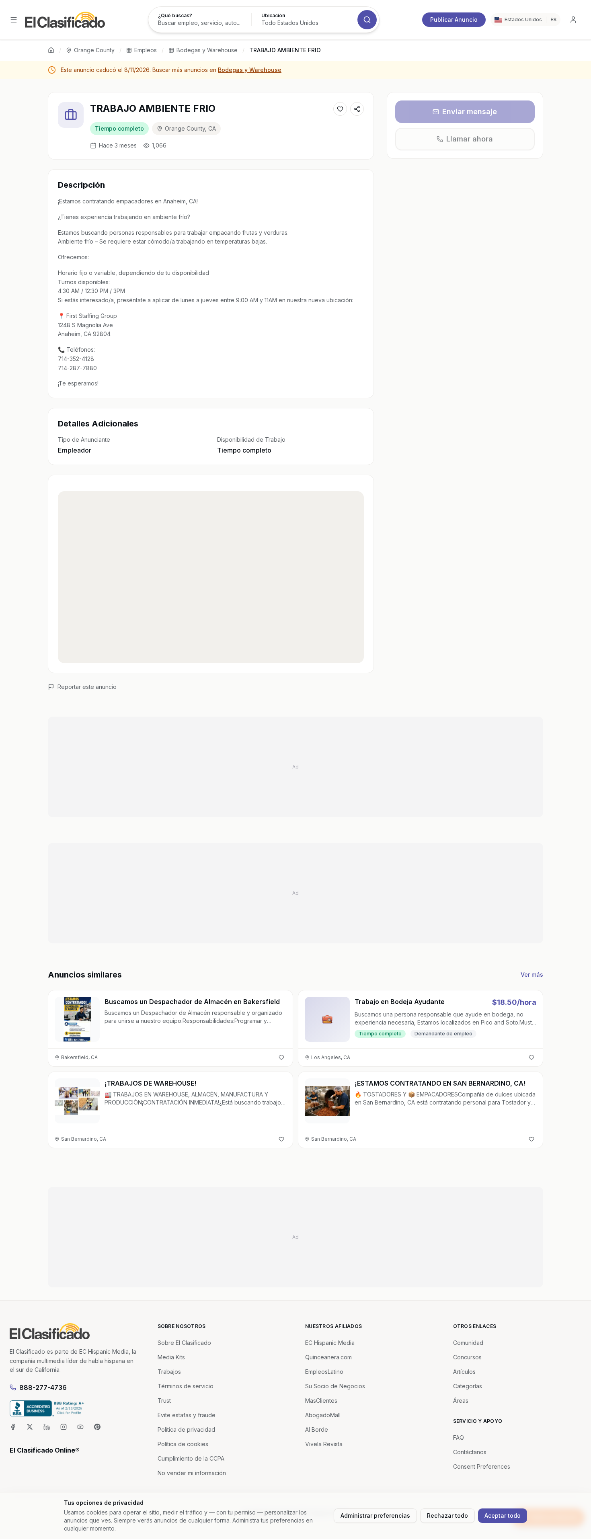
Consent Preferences (481, 1466)
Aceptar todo (502, 1515)
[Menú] (14, 20)
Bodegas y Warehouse (207, 50)
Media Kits (171, 1357)
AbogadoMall (323, 1415)
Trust (164, 1400)
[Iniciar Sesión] (573, 20)
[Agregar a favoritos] (340, 109)
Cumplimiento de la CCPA (191, 1458)
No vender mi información (192, 1472)
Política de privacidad (186, 1429)
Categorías (467, 1386)
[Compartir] (357, 109)
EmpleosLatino (324, 1371)
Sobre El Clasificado (184, 1342)
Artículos (464, 1371)
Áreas (460, 1400)
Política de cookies (183, 1444)
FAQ (458, 1437)
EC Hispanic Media (330, 1342)
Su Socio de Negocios (335, 1386)
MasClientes (321, 1400)
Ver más (532, 974)
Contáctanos (469, 1452)
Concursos (467, 1357)
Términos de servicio (185, 1386)
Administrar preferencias (375, 1515)
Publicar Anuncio (454, 19)
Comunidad (468, 1342)
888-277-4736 (43, 1387)
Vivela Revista (324, 1444)
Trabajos (169, 1371)
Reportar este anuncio (87, 686)
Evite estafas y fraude (186, 1415)
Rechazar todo (447, 1515)
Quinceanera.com (328, 1357)
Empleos (145, 50)
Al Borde (316, 1429)
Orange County (94, 50)
